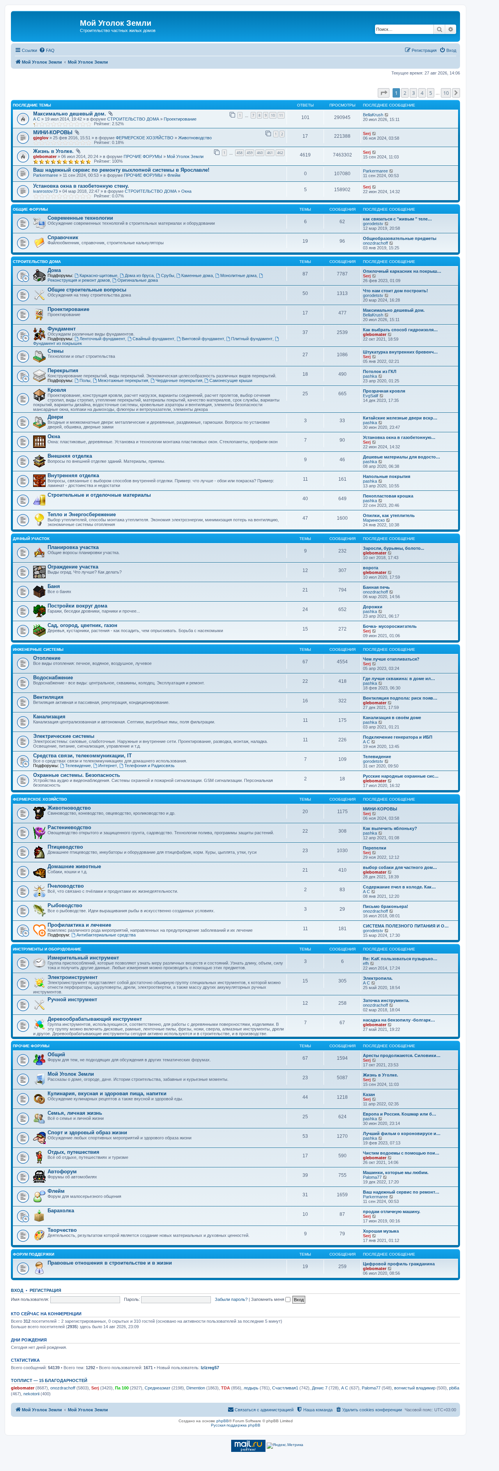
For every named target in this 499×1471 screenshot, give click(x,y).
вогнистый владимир (414, 1388)
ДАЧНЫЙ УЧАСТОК (31, 539)
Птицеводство (65, 847)
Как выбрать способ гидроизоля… (400, 329)
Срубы (167, 275)
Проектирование (180, 119)
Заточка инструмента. (386, 1000)
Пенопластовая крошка (388, 496)
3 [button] (413, 92)
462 (280, 152)
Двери (55, 417)
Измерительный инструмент (83, 958)
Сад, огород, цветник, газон (82, 625)
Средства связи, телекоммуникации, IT (82, 756)
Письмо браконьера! (385, 906)
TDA (225, 1388)
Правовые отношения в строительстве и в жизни (110, 1263)
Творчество (62, 1230)
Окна (186, 191)
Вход (17, 1290)
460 (260, 152)
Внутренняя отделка (73, 475)
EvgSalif (370, 395)
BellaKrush (373, 114)
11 (281, 115)
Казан (369, 1094)
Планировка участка (73, 547)
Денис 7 (319, 1388)
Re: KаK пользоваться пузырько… (400, 958)
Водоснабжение (53, 677)
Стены (56, 351)
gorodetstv (373, 223)
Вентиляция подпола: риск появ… (400, 698)
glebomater (45, 156)
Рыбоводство (65, 905)
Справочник (63, 237)
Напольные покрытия (386, 476)
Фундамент (62, 329)
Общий (56, 1054)
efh (366, 963)
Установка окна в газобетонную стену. (81, 186)
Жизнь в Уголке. (53, 151)
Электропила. (378, 978)
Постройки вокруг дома (77, 606)
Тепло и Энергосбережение (82, 514)
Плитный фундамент (252, 338)
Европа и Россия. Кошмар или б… (399, 1114)
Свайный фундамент (153, 338)
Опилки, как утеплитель (389, 515)
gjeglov (40, 137)
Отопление (46, 658)
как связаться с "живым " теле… (397, 219)
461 (270, 152)
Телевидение (78, 765)
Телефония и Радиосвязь (149, 765)
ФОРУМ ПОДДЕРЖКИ (33, 1254)
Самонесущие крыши (230, 380)
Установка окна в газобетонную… (399, 437)
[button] (383, 93)
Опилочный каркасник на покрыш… (402, 271)
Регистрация (45, 1290)
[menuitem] (47, 50)
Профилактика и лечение (79, 925)
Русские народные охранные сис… (401, 776)
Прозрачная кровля (384, 391)
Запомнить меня (268, 1299)
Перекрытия (63, 370)
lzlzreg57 (210, 1367)
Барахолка (61, 1210)
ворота (370, 567)
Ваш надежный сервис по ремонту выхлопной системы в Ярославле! (121, 170)
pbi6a (454, 1388)
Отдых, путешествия (73, 1152)
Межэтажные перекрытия (123, 380)
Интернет (107, 765)
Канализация (49, 717)
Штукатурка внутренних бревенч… (400, 352)
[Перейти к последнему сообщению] (386, 114)
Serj (367, 133)
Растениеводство (69, 827)
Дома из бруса (139, 275)
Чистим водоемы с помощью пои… (401, 1153)
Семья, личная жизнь (75, 1113)
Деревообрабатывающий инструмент (95, 1019)
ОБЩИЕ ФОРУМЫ (30, 209)
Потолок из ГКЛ (379, 371)
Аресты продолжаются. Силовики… (402, 1055)
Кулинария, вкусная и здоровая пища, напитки (107, 1093)
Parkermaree (45, 175)
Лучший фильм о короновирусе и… (402, 1133)
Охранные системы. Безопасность (76, 775)
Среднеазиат (157, 1388)
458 (239, 152)
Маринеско (374, 520)
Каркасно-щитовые (98, 275)
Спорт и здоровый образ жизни (87, 1132)
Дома (54, 270)
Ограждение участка (73, 567)
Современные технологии (80, 218)
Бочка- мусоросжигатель (390, 626)
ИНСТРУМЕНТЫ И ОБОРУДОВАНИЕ (47, 949)
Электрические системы (63, 736)
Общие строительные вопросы (87, 290)
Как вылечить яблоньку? (390, 828)
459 (250, 152)
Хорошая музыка (381, 1231)
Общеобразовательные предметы (399, 238)
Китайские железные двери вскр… (400, 418)
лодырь (251, 1388)
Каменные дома (197, 275)
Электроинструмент (72, 977)
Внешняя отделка (70, 456)
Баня (54, 586)
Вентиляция (48, 697)
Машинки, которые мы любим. (395, 1172)
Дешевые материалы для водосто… (401, 457)
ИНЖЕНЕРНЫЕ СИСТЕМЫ (38, 649)
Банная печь (376, 587)
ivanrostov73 (45, 191)
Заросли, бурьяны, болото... (393, 548)
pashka (370, 376)
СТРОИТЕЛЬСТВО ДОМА (133, 119)
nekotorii (31, 1393)
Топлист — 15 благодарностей (49, 1380)
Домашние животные (74, 866)
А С (36, 119)
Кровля (57, 390)
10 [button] (446, 92)
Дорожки (372, 606)
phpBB (222, 1421)
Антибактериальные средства (106, 935)
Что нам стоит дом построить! (395, 290)
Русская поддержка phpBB (235, 1425)
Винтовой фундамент (203, 338)
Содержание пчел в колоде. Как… (399, 887)
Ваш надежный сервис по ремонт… (401, 1192)
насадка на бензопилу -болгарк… (399, 1020)
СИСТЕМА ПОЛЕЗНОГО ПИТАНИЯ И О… (406, 926)
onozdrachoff (375, 243)
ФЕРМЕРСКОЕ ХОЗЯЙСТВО (144, 137)
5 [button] (430, 92)
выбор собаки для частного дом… (400, 867)
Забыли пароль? (231, 1299)
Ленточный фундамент (102, 338)
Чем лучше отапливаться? (391, 659)
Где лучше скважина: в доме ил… (399, 678)
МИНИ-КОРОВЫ (53, 132)
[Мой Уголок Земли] (46, 25)
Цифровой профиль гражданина (399, 1263)
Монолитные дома (238, 275)
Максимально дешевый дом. (69, 114)
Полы (85, 380)
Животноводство (195, 137)
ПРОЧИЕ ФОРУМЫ (143, 156)
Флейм (173, 175)
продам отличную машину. (391, 1211)
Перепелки (374, 848)
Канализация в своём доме (392, 717)
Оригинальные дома (137, 280)
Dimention (195, 1388)
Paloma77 (372, 1177)
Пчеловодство (66, 886)
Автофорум (62, 1171)
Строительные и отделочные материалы (99, 495)
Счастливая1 (285, 1388)
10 (273, 115)
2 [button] (404, 92)
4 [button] (422, 92)
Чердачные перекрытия (179, 380)
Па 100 (122, 1388)
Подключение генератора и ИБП (397, 737)
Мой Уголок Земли (185, 156)
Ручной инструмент (72, 999)
